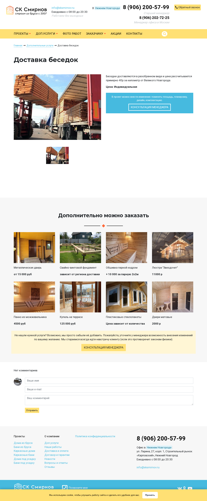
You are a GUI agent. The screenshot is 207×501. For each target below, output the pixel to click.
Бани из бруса (22, 447)
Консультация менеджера (149, 107)
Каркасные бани (24, 454)
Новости (49, 459)
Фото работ (72, 33)
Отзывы (49, 466)
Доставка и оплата (56, 450)
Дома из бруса (23, 443)
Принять (150, 495)
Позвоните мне (77, 487)
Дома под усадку (25, 459)
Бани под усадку (24, 462)
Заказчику (95, 33)
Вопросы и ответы (56, 462)
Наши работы (53, 447)
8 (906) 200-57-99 (146, 7)
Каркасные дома (24, 450)
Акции (116, 33)
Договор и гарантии (57, 454)
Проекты (21, 33)
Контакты (134, 33)
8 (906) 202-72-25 (154, 18)
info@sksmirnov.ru (63, 7)
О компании (51, 436)
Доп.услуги (46, 33)
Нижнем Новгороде (107, 8)
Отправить (32, 410)
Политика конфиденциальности (95, 436)
